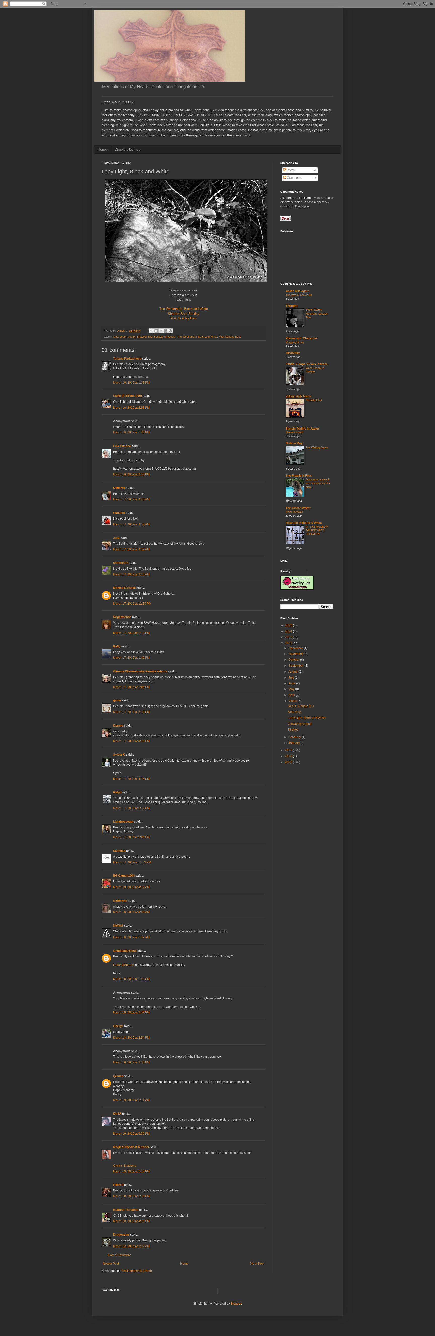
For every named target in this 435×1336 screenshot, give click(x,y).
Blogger (236, 1303)
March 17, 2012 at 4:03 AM (131, 499)
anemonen (120, 563)
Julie (116, 538)
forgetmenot (122, 617)
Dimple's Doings (127, 149)
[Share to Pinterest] (170, 330)
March (293, 701)
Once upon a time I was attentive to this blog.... (318, 483)
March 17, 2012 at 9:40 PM (131, 837)
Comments (294, 178)
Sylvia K (119, 754)
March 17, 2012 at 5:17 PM (131, 808)
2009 (289, 762)
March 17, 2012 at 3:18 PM (131, 712)
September (296, 665)
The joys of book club (299, 294)
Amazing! (294, 712)
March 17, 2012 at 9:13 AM (131, 574)
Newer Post (111, 1263)
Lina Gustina (122, 446)
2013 (289, 637)
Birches (293, 729)
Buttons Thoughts (125, 1210)
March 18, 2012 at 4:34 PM (131, 1037)
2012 (289, 643)
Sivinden (119, 851)
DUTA (117, 1114)
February (295, 737)
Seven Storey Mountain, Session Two (317, 313)
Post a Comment (119, 1255)
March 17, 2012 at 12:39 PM (132, 603)
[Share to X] (160, 330)
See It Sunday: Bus (301, 706)
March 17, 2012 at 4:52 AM (131, 549)
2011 (289, 750)
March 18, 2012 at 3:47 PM (131, 1012)
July (291, 677)
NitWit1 (118, 925)
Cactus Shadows (124, 1165)
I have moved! (294, 432)
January (294, 743)
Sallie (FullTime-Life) (127, 396)
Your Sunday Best (183, 318)
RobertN (119, 488)
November (296, 654)
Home (102, 149)
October (294, 659)
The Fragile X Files (299, 475)
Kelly (116, 646)
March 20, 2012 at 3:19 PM (131, 1196)
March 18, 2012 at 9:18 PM (131, 1062)
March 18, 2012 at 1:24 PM (131, 979)
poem (123, 336)
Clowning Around (300, 724)
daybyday (293, 353)
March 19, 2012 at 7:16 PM (131, 1171)
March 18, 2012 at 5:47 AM (131, 937)
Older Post (257, 1263)
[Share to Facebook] (165, 330)
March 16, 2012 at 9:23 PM (131, 474)
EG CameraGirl (124, 875)
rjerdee (118, 1076)
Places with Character (301, 338)
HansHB (119, 513)
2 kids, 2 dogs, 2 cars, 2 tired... (307, 364)
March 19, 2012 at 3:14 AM (131, 1100)
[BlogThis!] (156, 330)
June (292, 683)
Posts (290, 170)
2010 (289, 756)
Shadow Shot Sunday (183, 314)
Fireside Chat (314, 400)
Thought (291, 306)
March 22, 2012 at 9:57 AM (131, 1246)
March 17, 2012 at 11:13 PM (132, 862)
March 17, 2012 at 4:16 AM (131, 524)
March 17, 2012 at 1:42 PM (131, 687)
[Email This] (151, 330)
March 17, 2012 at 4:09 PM (131, 741)
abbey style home (298, 396)
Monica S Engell (124, 588)
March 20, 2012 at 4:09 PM (131, 1221)
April (292, 695)
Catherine (120, 901)
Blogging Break (295, 342)
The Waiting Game (317, 447)
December (296, 648)
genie (117, 700)
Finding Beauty (123, 965)
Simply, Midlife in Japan (302, 428)
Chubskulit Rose (125, 951)
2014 (289, 631)
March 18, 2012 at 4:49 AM (131, 912)
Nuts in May (294, 443)
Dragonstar (121, 1234)
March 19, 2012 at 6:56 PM (131, 1133)
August (293, 671)
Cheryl (118, 1026)
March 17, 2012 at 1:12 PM (131, 633)
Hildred (118, 1185)
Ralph (117, 792)
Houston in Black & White (304, 523)
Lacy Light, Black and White (307, 718)
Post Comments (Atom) (136, 1271)
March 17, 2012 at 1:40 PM (131, 657)
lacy (115, 336)
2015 (289, 625)
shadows (169, 336)
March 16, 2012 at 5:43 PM (131, 432)
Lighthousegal (123, 821)
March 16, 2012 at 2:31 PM (131, 407)
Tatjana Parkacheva (127, 358)
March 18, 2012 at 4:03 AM (131, 887)
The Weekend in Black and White (183, 309)
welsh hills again (297, 291)
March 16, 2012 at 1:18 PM (131, 382)
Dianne (118, 725)
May (291, 689)
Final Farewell (294, 511)
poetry (131, 336)
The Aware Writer (298, 508)
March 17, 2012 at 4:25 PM (131, 779)
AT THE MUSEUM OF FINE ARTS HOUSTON (317, 530)
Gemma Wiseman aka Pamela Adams (140, 671)
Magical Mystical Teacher (131, 1147)
